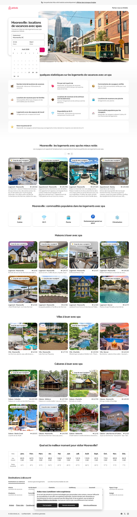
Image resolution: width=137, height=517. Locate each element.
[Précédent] (65, 153)
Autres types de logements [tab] (36, 482)
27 (29, 72)
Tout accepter (47, 505)
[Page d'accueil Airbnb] (13, 8)
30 (14, 76)
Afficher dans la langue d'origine (86, 2)
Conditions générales (38, 514)
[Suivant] (71, 153)
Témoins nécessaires (68, 505)
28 (33, 72)
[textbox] (20, 44)
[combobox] (28, 37)
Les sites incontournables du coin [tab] (58, 482)
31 (18, 76)
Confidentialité (26, 514)
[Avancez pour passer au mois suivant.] (36, 49)
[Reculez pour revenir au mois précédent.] (14, 49)
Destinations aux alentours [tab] (16, 482)
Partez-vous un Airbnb (120, 8)
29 (36, 72)
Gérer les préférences (90, 505)
